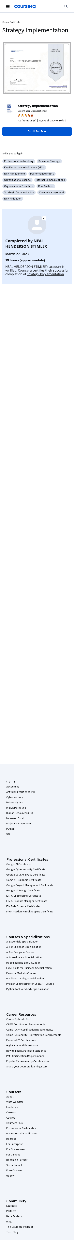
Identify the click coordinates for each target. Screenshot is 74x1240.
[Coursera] (25, 6)
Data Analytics (14, 802)
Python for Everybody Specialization (27, 989)
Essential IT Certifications (21, 1040)
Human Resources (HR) (19, 813)
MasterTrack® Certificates (21, 1134)
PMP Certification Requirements (25, 1056)
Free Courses (14, 1170)
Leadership (13, 1107)
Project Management (18, 824)
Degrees (11, 1139)
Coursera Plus (14, 1123)
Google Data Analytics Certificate (25, 875)
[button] (37, 131)
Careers (11, 1112)
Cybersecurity (14, 797)
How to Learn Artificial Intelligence (26, 1051)
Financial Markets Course (21, 973)
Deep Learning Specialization (23, 963)
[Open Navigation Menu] (8, 6)
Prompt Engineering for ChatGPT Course (30, 984)
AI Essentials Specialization (22, 942)
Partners (11, 1211)
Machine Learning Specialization (25, 979)
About (9, 1097)
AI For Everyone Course (20, 952)
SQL (8, 834)
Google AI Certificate (18, 864)
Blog (9, 1222)
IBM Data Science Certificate (23, 906)
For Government (16, 1149)
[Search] (66, 6)
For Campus (13, 1155)
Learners (11, 1206)
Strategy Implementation (38, 105)
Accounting (13, 787)
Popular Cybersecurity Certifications (27, 1061)
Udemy (10, 1176)
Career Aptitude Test (18, 1019)
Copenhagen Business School (32, 111)
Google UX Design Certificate (23, 891)
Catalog (10, 1118)
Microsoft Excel (15, 818)
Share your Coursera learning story (27, 1067)
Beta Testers (14, 1216)
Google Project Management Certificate (29, 885)
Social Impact (14, 1165)
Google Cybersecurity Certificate (26, 869)
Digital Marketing (16, 808)
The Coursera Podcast (19, 1227)
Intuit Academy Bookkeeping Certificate (29, 912)
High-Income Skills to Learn (22, 1046)
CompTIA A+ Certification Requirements (29, 1030)
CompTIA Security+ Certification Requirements (33, 1035)
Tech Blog (12, 1232)
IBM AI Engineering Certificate (23, 896)
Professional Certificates (21, 1128)
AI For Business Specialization (23, 947)
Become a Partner (16, 1160)
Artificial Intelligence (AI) (20, 792)
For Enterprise (14, 1144)
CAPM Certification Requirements (26, 1024)
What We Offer (14, 1102)
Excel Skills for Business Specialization (29, 968)
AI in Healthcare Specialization (24, 957)
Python (10, 829)
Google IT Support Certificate (23, 880)
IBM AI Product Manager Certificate (26, 901)
